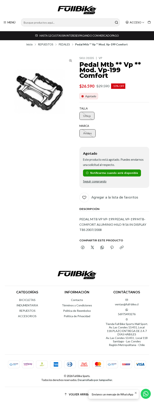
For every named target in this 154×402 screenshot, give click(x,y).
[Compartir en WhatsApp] (102, 247)
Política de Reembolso (77, 310)
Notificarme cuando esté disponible (114, 172)
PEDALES (64, 44)
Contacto (77, 300)
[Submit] (116, 22)
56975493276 (127, 314)
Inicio (29, 44)
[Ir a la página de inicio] (77, 10)
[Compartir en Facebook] (82, 247)
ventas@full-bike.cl (127, 304)
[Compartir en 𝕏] (92, 247)
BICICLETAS (27, 300)
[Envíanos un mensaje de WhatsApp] (146, 394)
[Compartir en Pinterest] (111, 247)
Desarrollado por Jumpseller (95, 380)
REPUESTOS (45, 44)
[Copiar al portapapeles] (121, 247)
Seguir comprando (94, 181)
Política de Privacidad (77, 316)
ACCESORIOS (27, 316)
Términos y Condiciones (77, 305)
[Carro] (149, 22)
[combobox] (70, 22)
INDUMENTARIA (27, 305)
